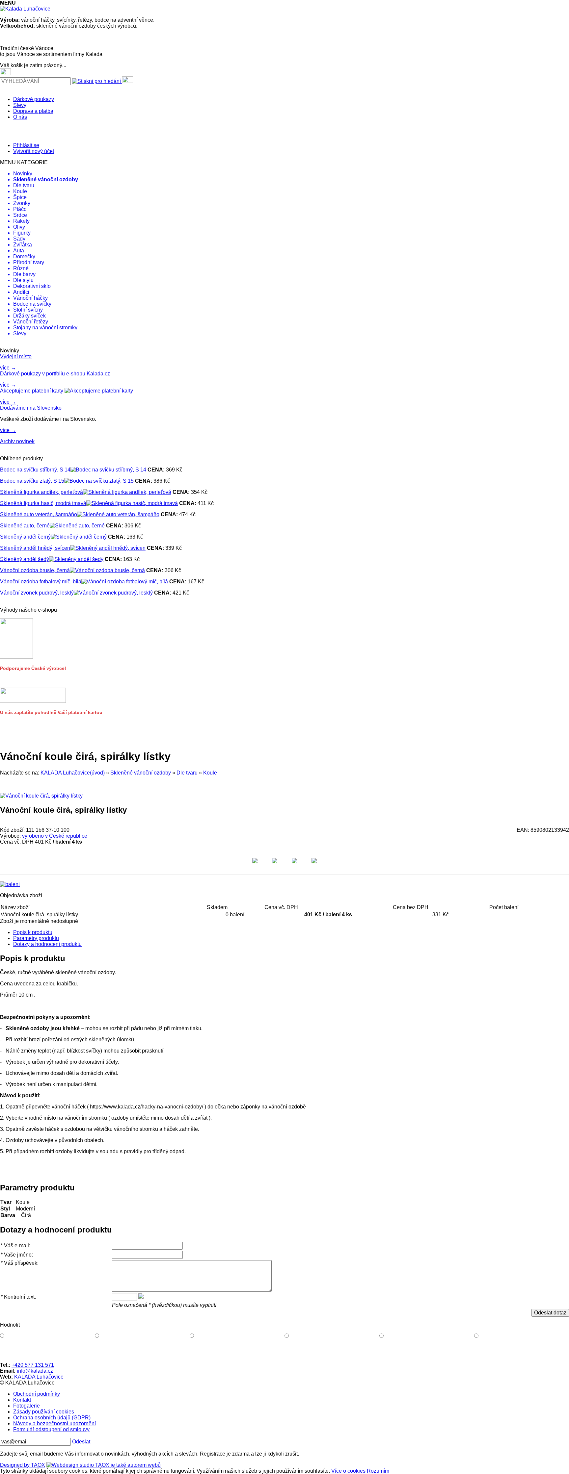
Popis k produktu (32, 932)
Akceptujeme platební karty (31, 391)
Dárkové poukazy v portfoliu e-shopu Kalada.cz (55, 373)
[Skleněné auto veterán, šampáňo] (118, 514)
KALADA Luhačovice (39, 1377)
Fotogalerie (26, 1406)
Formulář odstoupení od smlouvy (51, 1429)
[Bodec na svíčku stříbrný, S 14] (108, 469)
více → (8, 367)
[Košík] (5, 71)
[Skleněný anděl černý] (79, 537)
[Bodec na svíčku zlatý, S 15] (99, 481)
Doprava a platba (33, 111)
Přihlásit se (26, 145)
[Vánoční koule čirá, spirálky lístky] (41, 796)
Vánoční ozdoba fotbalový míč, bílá (40, 581)
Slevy (19, 105)
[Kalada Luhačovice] (25, 9)
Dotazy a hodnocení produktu (47, 944)
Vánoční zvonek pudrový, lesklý (37, 593)
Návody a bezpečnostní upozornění (54, 1423)
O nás (20, 117)
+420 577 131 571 (33, 1365)
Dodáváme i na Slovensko (31, 408)
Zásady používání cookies (43, 1411)
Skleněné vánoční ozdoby (140, 772)
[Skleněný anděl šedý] (76, 559)
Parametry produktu (36, 938)
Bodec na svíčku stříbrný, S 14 (35, 469)
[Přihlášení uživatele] (127, 79)
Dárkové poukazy (33, 99)
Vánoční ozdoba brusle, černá (35, 570)
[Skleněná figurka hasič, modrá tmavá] (132, 503)
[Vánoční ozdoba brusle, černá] (107, 570)
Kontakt (22, 1400)
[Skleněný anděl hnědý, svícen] (108, 548)
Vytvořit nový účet (33, 151)
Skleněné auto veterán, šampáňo (38, 514)
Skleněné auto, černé (25, 525)
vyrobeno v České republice (54, 836)
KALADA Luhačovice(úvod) (73, 772)
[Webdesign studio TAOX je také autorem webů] (103, 1465)
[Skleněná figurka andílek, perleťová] (127, 492)
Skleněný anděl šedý (24, 559)
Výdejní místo (16, 356)
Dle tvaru (187, 772)
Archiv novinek (17, 441)
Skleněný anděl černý (25, 537)
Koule (210, 772)
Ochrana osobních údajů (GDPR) (52, 1417)
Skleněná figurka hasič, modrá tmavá (43, 503)
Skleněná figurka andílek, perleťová (41, 492)
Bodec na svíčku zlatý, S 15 (32, 481)
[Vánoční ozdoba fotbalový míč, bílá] (124, 581)
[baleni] (10, 884)
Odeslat (81, 1441)
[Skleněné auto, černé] (77, 525)
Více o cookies (348, 1471)
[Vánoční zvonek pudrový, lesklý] (113, 593)
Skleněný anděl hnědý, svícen (35, 548)
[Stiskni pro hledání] (96, 81)
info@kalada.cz (35, 1371)
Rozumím (378, 1471)
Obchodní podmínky (36, 1394)
